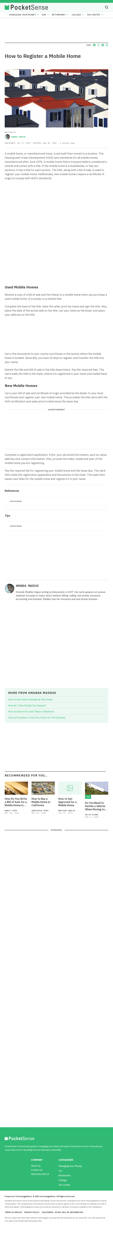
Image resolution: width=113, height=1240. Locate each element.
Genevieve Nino (39, 810)
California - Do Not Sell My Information (62, 1212)
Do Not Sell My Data (51, 1221)
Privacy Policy (31, 1212)
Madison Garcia (66, 810)
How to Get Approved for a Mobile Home (67, 802)
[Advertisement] (56, 261)
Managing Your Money (22, 14)
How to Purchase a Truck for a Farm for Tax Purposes (36, 717)
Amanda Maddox (18, 137)
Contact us (37, 1170)
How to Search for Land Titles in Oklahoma (31, 711)
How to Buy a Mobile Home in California (40, 802)
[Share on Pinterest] (103, 45)
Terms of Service (13, 1212)
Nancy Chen (11, 810)
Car (44, 14)
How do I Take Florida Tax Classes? (27, 705)
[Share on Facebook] (94, 45)
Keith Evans (91, 815)
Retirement (59, 14)
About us (36, 1166)
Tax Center (93, 14)
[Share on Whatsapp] (107, 45)
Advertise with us (40, 1174)
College (76, 14)
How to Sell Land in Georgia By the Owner (30, 699)
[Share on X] (98, 45)
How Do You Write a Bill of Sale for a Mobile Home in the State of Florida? (16, 802)
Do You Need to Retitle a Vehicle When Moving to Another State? (95, 806)
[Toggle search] (106, 7)
